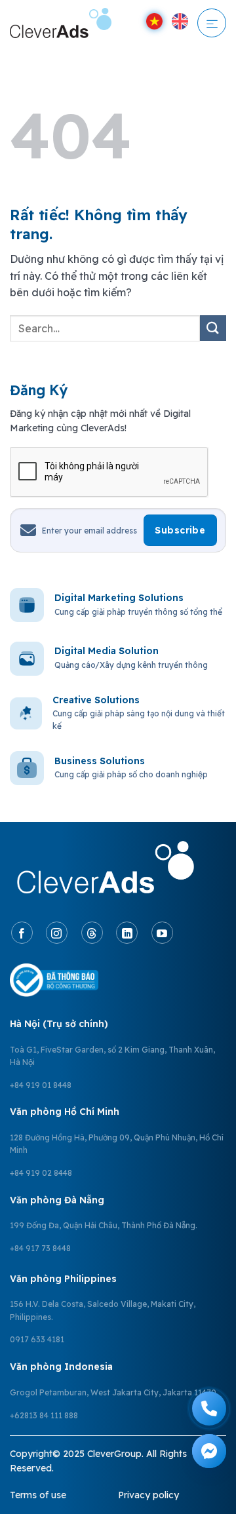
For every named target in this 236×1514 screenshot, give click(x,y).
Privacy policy (148, 1495)
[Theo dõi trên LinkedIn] (127, 933)
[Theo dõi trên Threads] (92, 933)
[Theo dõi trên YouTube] (162, 933)
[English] (180, 21)
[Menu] (212, 23)
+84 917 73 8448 (40, 1248)
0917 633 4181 (37, 1339)
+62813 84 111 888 (44, 1415)
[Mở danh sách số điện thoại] (209, 1408)
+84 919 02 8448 (41, 1173)
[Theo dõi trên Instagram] (57, 933)
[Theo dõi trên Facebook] (22, 933)
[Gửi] (213, 328)
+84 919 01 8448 (40, 1085)
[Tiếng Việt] (154, 21)
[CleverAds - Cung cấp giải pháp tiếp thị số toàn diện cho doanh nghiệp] (60, 22)
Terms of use (38, 1495)
